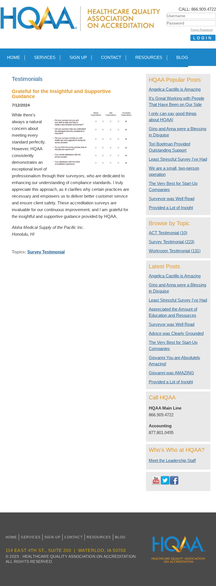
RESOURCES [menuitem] (148, 57)
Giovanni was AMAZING (171, 372)
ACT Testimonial (168, 232)
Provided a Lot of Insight (171, 207)
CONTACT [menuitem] (111, 57)
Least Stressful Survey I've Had (178, 159)
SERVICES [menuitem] (44, 57)
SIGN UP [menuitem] (78, 57)
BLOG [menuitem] (182, 57)
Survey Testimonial (46, 251)
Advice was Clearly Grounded (176, 333)
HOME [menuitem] (13, 57)
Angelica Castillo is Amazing (175, 89)
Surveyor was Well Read (171, 198)
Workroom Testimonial (175, 250)
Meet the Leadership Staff (172, 460)
